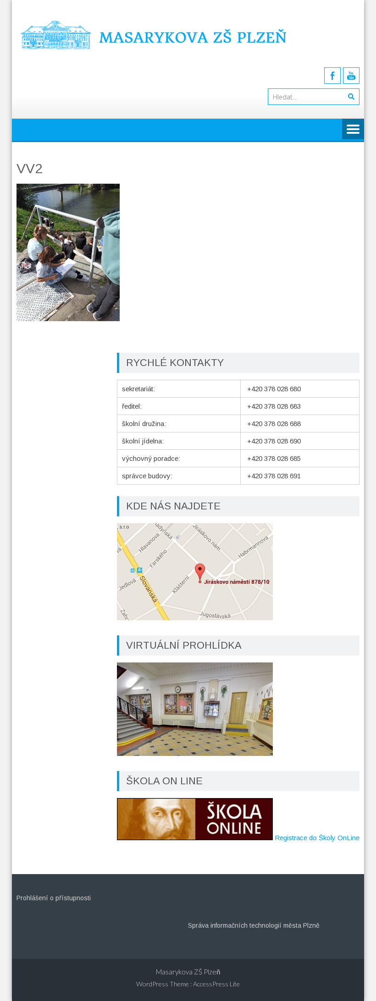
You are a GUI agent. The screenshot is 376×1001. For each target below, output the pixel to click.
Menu (353, 130)
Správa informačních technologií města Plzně (254, 925)
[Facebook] (332, 75)
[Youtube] (351, 75)
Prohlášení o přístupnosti (54, 898)
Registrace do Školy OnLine (317, 838)
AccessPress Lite (216, 984)
